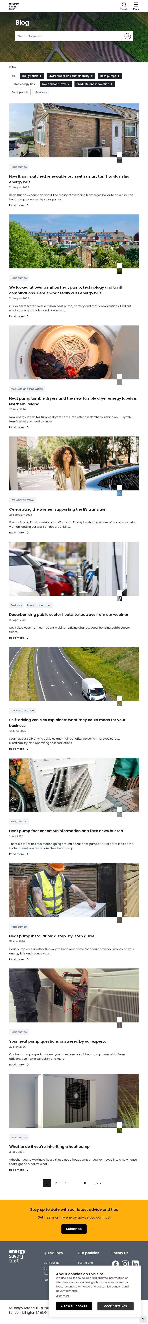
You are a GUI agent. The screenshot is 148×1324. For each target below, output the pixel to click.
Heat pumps (108, 76)
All (13, 76)
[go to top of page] (143, 1319)
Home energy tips (23, 84)
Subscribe (74, 1229)
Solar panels (20, 92)
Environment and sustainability (69, 76)
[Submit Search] (128, 36)
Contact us (51, 1263)
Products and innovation (93, 84)
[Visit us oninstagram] (125, 1264)
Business (41, 92)
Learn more (62, 1296)
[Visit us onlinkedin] (135, 1264)
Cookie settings (115, 1306)
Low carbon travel (54, 84)
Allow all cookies (74, 1306)
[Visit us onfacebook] (115, 1264)
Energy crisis (30, 76)
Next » (97, 1183)
